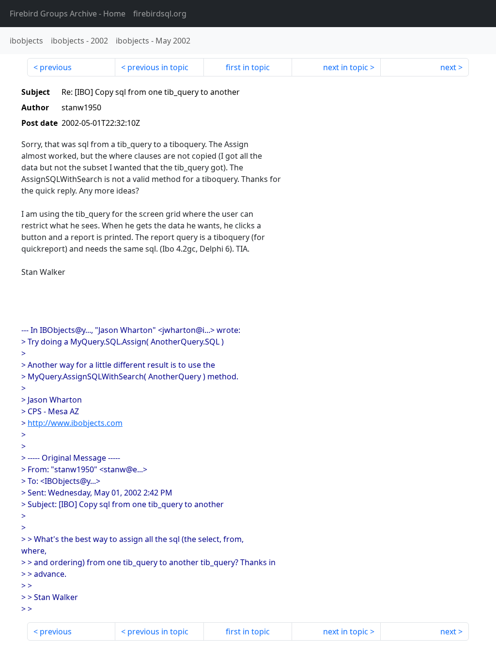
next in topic (345, 67)
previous (56, 67)
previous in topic (157, 67)
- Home (67, 13)
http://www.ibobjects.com (75, 423)
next (448, 67)
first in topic (248, 67)
